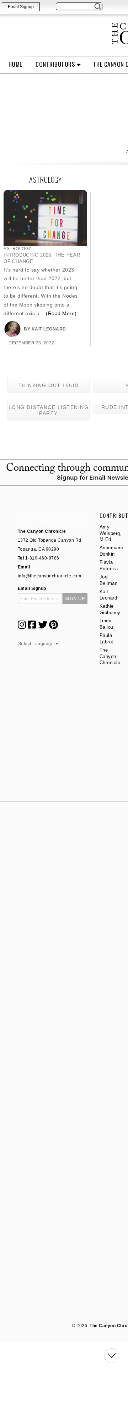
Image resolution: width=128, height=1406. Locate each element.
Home (15, 64)
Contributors (55, 64)
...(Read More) (59, 313)
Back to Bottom (111, 1355)
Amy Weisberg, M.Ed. (111, 533)
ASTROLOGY (18, 248)
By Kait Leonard (45, 329)
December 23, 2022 (31, 342)
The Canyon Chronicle (110, 656)
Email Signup (21, 6)
